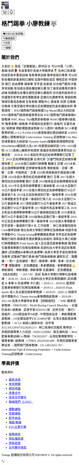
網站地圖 (15, 388)
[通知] (11, 12)
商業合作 (15, 393)
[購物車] (4, 12)
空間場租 (15, 413)
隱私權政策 (16, 438)
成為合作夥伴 (17, 397)
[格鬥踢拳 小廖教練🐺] (5, 7)
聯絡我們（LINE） (21, 401)
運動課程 (15, 409)
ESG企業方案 (17, 426)
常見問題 (15, 384)
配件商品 (15, 418)
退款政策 (15, 443)
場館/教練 (15, 422)
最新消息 (15, 379)
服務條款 (15, 434)
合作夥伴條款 (17, 447)
